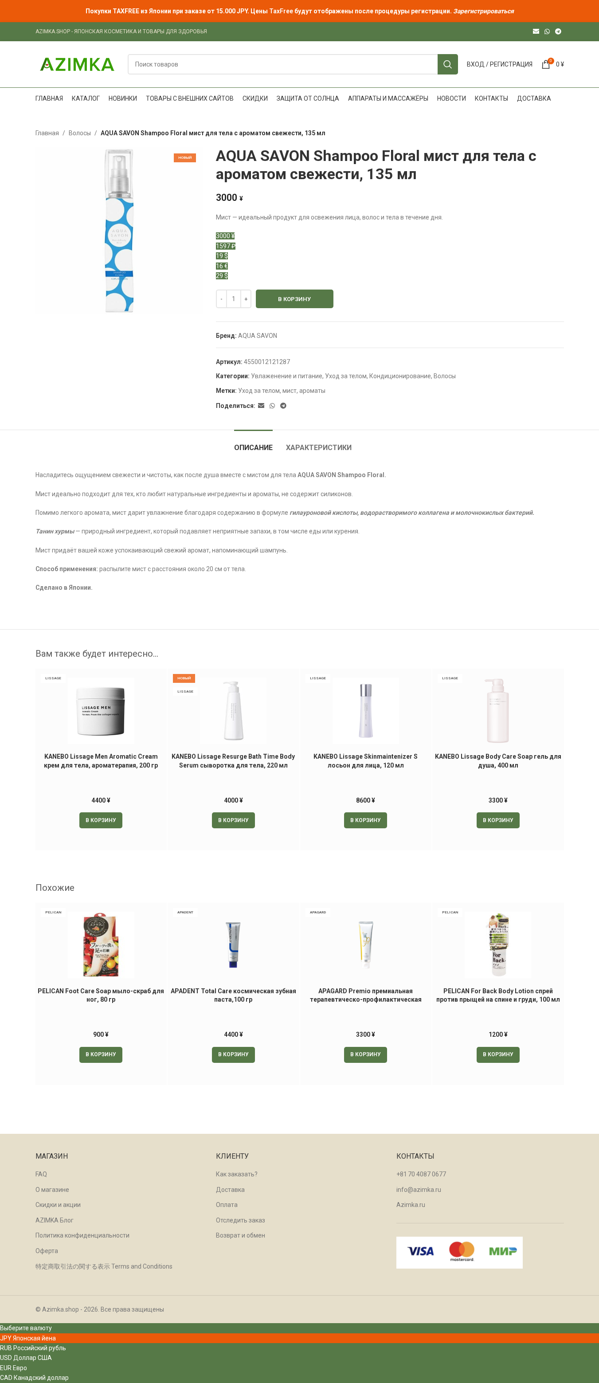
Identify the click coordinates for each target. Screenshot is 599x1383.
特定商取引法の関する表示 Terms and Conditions (103, 1266)
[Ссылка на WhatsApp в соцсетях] (547, 32)
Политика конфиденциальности (82, 1235)
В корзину (294, 299)
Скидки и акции (58, 1204)
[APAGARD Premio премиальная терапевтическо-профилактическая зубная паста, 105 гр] (366, 945)
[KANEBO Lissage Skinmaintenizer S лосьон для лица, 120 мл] (366, 711)
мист (289, 390)
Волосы (80, 133)
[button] (100, 820)
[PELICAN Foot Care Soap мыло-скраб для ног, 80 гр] (101, 945)
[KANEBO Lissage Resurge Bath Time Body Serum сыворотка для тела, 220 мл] (233, 711)
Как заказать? (237, 1174)
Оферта (46, 1250)
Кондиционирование (400, 376)
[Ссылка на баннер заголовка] (299, 11)
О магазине (52, 1189)
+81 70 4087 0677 (421, 1174)
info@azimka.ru (418, 1189)
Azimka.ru (410, 1204)
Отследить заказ (240, 1220)
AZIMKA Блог (54, 1220)
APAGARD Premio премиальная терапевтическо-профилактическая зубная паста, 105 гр (366, 999)
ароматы (312, 390)
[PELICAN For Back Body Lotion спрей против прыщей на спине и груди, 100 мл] (498, 945)
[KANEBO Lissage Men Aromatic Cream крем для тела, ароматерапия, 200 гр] (101, 711)
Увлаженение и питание (286, 376)
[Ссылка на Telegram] (558, 32)
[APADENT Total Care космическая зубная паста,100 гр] (233, 945)
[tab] (253, 443)
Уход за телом (346, 376)
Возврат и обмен (240, 1235)
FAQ (41, 1174)
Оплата (227, 1204)
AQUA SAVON (257, 335)
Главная (47, 133)
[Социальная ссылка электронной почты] (536, 32)
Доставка (230, 1189)
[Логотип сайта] (77, 63)
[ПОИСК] (448, 64)
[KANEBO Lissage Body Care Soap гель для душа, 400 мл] (498, 711)
